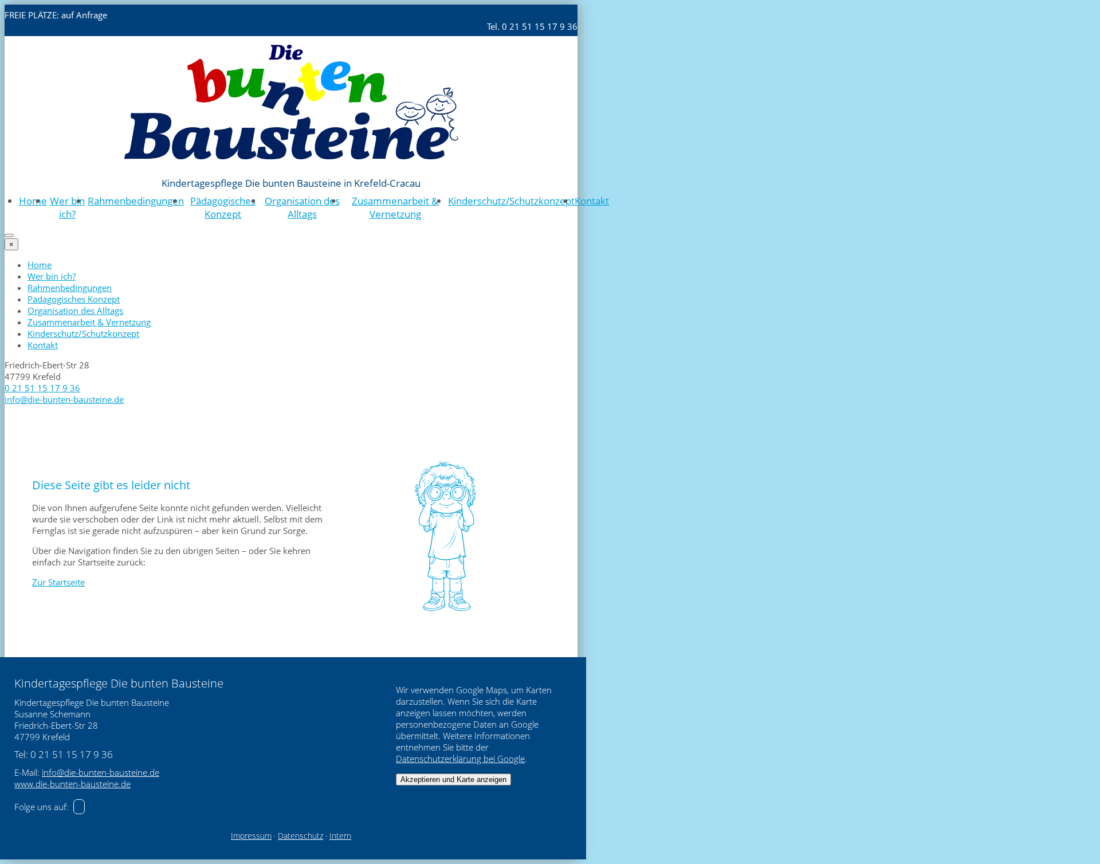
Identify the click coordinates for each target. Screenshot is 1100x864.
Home (33, 200)
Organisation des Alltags (302, 207)
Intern (340, 836)
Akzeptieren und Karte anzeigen (453, 779)
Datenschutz (300, 836)
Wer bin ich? (67, 207)
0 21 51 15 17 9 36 (42, 388)
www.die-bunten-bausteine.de (72, 784)
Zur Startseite (58, 582)
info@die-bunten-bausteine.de (64, 399)
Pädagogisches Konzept (223, 207)
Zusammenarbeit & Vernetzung (395, 207)
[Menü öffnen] (9, 235)
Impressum (251, 836)
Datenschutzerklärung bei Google (460, 758)
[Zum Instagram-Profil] (79, 806)
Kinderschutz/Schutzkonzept (511, 200)
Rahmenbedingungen (136, 200)
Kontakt (592, 200)
